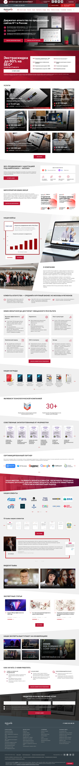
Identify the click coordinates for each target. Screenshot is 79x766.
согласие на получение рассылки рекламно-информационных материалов (26, 708)
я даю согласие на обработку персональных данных (20, 706)
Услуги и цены (22, 9)
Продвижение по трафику (28, 737)
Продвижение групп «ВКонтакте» (65, 734)
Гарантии (42, 741)
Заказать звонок (54, 5)
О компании (63, 9)
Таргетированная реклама (10, 745)
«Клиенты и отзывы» (15, 332)
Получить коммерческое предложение (69, 5)
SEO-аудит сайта (26, 735)
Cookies (16, 762)
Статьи (42, 737)
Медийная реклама (26, 734)
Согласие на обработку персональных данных (13, 757)
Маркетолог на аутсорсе (27, 738)
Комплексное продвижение (10, 743)
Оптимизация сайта (63, 731)
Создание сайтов (26, 732)
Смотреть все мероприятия (11, 203)
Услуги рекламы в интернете (28, 741)
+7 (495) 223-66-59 (18, 5)
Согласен (69, 763)
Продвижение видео (63, 735)
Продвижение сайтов (9, 731)
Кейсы (48, 9)
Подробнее (9, 619)
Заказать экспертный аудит (34, 40)
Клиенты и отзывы (55, 9)
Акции (33, 9)
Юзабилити (25, 731)
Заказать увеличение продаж (13, 40)
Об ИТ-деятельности (26, 754)
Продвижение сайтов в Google (65, 738)
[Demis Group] (8, 10)
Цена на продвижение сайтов (64, 741)
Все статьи (39, 624)
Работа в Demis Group (45, 734)
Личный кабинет (44, 735)
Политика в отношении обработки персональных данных (33, 757)
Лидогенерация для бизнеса (28, 740)
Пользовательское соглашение (51, 757)
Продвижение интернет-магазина (65, 732)
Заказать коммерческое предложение (39, 361)
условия (11, 74)
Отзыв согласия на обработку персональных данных (15, 758)
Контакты (69, 9)
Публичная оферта (44, 738)
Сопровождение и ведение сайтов (29, 746)
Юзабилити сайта (62, 740)
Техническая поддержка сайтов (11, 742)
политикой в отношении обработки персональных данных (44, 706)
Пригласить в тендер (41, 9)
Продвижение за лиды (9, 746)
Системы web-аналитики (64, 743)
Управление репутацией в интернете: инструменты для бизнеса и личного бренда (66, 614)
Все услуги (39, 156)
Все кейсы (19, 257)
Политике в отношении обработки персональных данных (28, 764)
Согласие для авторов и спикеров (38, 754)
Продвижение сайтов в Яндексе (65, 737)
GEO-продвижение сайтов (10, 748)
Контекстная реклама (9, 732)
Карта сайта (19, 754)
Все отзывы (39, 533)
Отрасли (29, 9)
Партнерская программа (45, 740)
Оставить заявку (16, 70)
